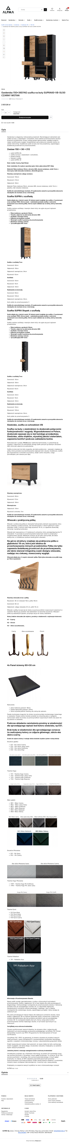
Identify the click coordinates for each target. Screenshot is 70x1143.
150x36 (32, 24)
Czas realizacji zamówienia (55, 1102)
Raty (2, 1100)
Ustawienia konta (29, 1100)
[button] (45, 9)
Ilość (2, 109)
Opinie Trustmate (29, 1113)
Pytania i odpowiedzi (7, 1099)
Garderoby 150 (24, 24)
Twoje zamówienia (30, 1099)
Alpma (3, 89)
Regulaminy (4, 1111)
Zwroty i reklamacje (6, 1114)
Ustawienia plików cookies (32, 1104)
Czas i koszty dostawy (54, 1100)
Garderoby (16, 24)
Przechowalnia (29, 1102)
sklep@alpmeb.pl (59, 1131)
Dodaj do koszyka (25, 117)
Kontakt (27, 1114)
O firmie (27, 1116)
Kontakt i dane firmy (30, 1111)
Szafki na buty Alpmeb (6, 24)
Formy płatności (52, 1099)
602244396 (22, 1132)
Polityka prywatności (7, 1113)
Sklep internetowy (33, 1140)
